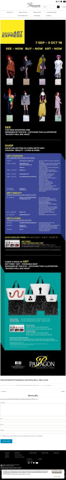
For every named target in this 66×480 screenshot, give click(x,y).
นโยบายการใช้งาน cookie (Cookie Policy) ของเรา (21, 474)
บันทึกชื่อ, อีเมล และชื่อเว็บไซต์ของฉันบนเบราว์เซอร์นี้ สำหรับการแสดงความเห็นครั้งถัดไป (22, 436)
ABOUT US (7, 452)
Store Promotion (18, 455)
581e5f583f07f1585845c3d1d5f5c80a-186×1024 (28, 385)
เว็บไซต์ (2, 430)
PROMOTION (10, 12)
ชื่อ (1, 418)
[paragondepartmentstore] (33, 5)
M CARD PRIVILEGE (51, 12)
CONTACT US (29, 459)
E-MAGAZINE (37, 15)
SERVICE (7, 457)
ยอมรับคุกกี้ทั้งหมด (56, 472)
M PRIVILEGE (56, 452)
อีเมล (2, 424)
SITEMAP (40, 459)
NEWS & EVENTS (23, 12)
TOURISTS (48, 15)
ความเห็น (2, 402)
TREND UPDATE (37, 12)
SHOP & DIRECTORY (23, 15)
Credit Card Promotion (19, 457)
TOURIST (7, 455)
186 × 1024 (47, 385)
